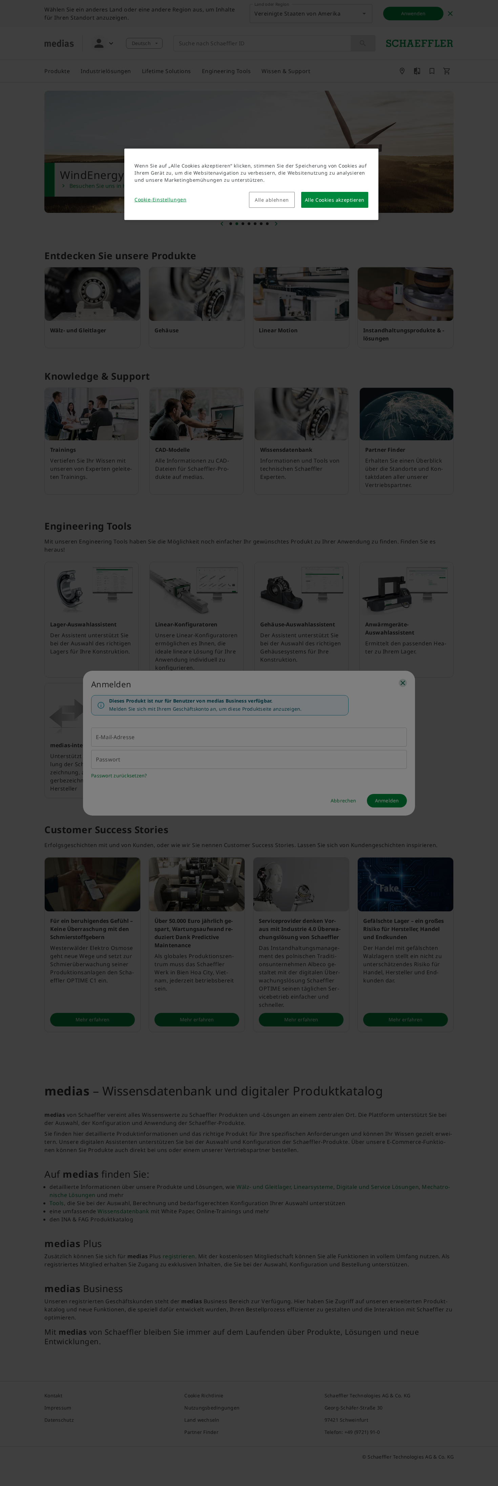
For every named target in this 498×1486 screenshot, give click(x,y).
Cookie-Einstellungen (160, 199)
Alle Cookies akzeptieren (335, 200)
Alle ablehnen (272, 200)
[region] (251, 184)
